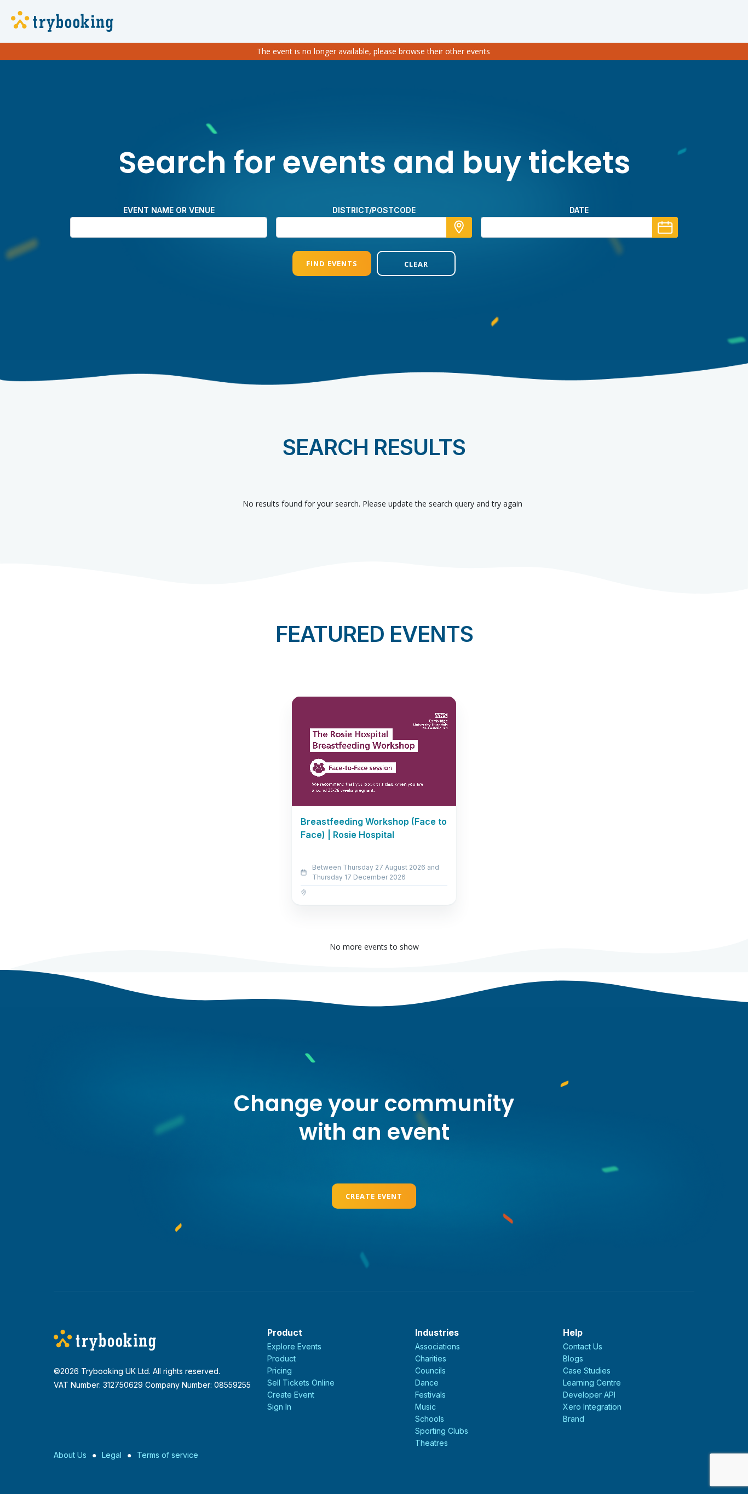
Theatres (431, 1442)
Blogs (573, 1358)
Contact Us (582, 1346)
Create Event (374, 1196)
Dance (427, 1382)
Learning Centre (592, 1382)
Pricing (279, 1370)
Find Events (332, 263)
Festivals (430, 1394)
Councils (430, 1370)
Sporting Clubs (441, 1430)
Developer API (589, 1394)
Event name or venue (169, 210)
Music (425, 1406)
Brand (573, 1418)
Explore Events (294, 1346)
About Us (70, 1454)
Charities (430, 1358)
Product (281, 1358)
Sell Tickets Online (301, 1382)
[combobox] (374, 227)
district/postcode (374, 210)
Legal (112, 1454)
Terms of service (167, 1454)
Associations (437, 1346)
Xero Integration (592, 1406)
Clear (416, 264)
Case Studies (587, 1370)
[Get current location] (459, 227)
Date (579, 210)
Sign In (279, 1406)
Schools (429, 1418)
